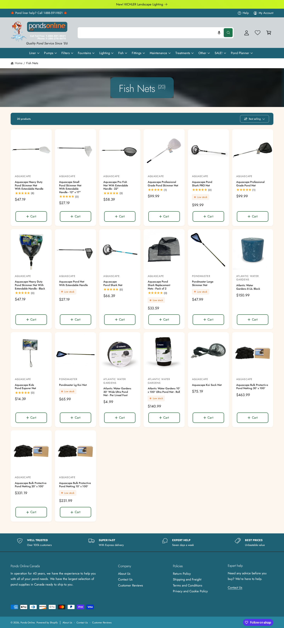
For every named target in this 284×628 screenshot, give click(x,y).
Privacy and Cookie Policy (190, 591)
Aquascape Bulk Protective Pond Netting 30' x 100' (252, 386)
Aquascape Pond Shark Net (112, 283)
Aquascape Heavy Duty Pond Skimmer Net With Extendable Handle (29, 185)
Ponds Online (27, 622)
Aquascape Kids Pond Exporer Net (25, 386)
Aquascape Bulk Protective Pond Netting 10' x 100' (75, 484)
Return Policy (182, 573)
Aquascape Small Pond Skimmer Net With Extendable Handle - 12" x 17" (70, 187)
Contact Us (125, 579)
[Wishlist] (257, 32)
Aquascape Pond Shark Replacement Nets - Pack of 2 (159, 285)
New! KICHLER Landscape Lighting (139, 4)
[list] (142, 542)
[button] (219, 32)
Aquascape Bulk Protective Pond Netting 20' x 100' (30, 484)
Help (246, 13)
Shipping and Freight (187, 579)
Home (18, 63)
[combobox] (156, 32)
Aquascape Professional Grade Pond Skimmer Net (163, 183)
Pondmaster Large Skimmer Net (202, 283)
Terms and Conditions (187, 585)
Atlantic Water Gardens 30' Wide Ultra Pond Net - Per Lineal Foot (117, 392)
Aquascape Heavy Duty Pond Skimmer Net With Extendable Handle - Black (30, 285)
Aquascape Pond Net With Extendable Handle (73, 283)
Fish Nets (32, 63)
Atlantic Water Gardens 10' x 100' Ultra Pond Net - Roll (164, 390)
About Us (124, 573)
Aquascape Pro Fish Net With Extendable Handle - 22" (115, 185)
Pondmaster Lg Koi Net (73, 385)
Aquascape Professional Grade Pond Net (250, 183)
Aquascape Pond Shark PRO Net (202, 183)
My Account (266, 13)
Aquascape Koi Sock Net (207, 385)
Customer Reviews (130, 585)
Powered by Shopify (47, 622)
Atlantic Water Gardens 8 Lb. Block (248, 287)
